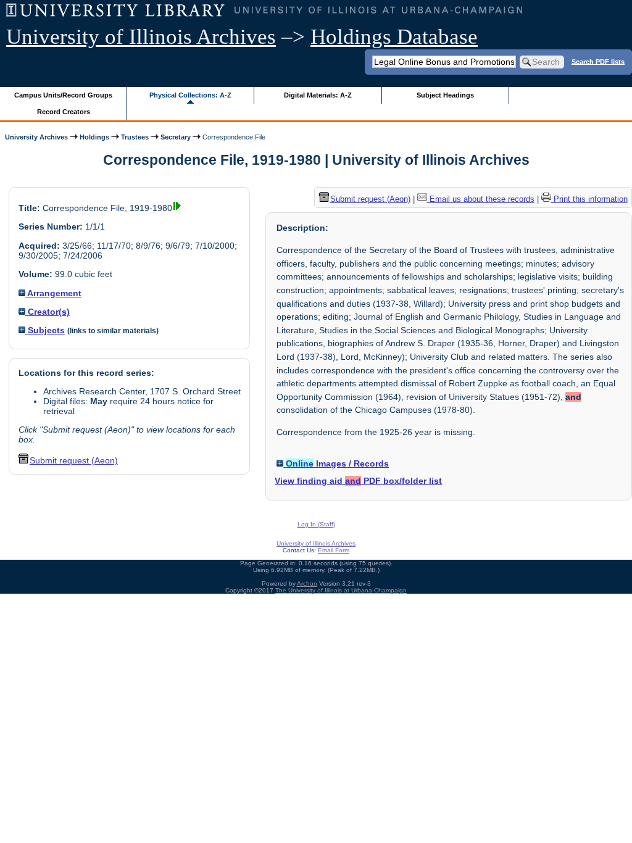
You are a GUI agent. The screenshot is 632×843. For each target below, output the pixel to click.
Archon (307, 583)
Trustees (135, 137)
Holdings (94, 137)
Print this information (589, 199)
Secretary (175, 137)
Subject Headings (445, 95)
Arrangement (53, 293)
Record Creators (63, 111)
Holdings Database (394, 37)
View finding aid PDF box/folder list (358, 481)
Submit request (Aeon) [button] (74, 460)
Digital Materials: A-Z (318, 95)
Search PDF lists (598, 61)
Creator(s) (47, 312)
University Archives (36, 137)
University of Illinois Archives (141, 37)
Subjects (45, 330)
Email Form (333, 550)
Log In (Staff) (316, 524)
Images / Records (337, 463)
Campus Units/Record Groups (63, 95)
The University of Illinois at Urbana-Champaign (341, 590)
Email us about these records (480, 199)
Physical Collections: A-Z (190, 95)
